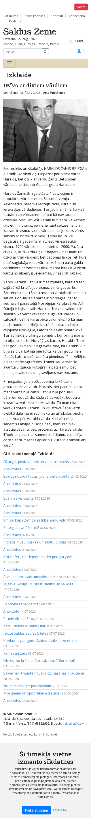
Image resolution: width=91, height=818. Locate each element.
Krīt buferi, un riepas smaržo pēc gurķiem (37, 556)
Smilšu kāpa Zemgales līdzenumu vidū (34, 520)
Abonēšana (76, 16)
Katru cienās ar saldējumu (24, 626)
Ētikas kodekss (34, 16)
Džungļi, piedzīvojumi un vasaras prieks (36, 461)
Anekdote (11, 611)
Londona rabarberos (20, 604)
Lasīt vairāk (60, 810)
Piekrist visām (36, 810)
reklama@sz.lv (73, 723)
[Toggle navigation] (9, 63)
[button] (81, 51)
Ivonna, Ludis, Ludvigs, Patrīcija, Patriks (31, 44)
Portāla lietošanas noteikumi (22, 734)
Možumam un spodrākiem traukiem (33, 693)
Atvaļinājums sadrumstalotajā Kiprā (32, 576)
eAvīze (81, 7)
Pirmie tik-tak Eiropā (20, 618)
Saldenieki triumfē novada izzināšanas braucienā (43, 673)
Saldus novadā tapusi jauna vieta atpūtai (36, 476)
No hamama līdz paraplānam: (27, 685)
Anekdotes (12, 469)
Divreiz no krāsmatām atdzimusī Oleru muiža (40, 660)
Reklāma (15, 21)
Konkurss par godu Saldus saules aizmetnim (40, 640)
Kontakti (57, 16)
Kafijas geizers (15, 653)
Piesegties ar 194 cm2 (21, 527)
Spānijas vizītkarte (18, 498)
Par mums (10, 16)
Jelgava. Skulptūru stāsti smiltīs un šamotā (38, 584)
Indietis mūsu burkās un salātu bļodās (34, 542)
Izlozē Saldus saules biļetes (25, 633)
